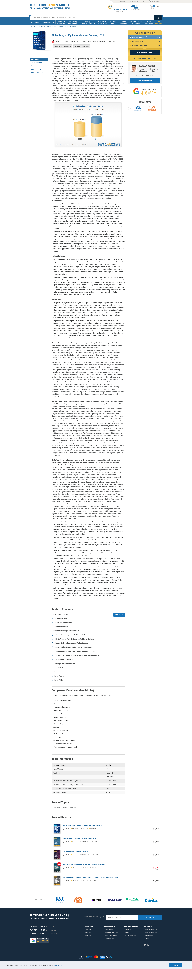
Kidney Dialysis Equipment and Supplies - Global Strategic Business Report (90, 877)
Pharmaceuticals (48, 22)
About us (88, 930)
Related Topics (36, 69)
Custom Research (111, 935)
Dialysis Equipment (60, 808)
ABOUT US (123, 1)
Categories (109, 930)
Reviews (88, 935)
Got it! (175, 965)
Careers (88, 932)
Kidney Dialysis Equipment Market (75, 851)
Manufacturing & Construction (73, 22)
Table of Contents (37, 62)
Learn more (57, 965)
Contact (128, 930)
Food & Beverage (123, 22)
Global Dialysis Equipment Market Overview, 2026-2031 (83, 825)
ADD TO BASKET (145, 52)
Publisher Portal (151, 932)
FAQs (127, 932)
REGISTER (150, 917)
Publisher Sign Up (151, 930)
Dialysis (73, 808)
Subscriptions (110, 938)
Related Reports (37, 72)
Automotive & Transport (102, 22)
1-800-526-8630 (120, 10)
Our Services (158, 22)
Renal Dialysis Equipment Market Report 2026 (80, 838)
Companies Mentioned (39, 66)
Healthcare (35, 22)
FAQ (143, 1)
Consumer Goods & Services (136, 22)
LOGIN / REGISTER (156, 1)
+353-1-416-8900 (136, 7)
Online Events (150, 935)
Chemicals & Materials (61, 22)
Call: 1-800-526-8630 (144, 76)
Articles (148, 938)
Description (35, 59)
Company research (111, 932)
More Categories (149, 22)
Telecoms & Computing (113, 22)
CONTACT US (134, 1)
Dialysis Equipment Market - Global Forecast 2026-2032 (84, 864)
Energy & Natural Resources (88, 22)
